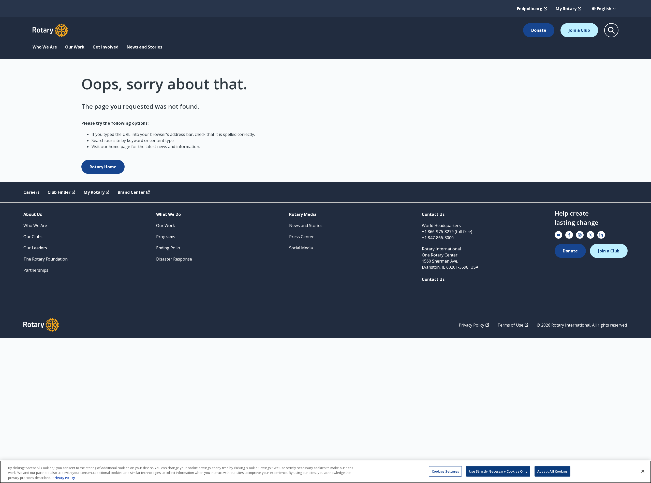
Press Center (301, 236)
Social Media (301, 248)
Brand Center (131, 192)
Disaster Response (174, 259)
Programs (165, 236)
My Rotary (566, 8)
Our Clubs (32, 236)
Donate (538, 30)
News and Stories (144, 47)
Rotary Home (103, 167)
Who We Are (45, 47)
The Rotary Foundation (45, 259)
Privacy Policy (471, 325)
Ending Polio (168, 248)
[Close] (642, 471)
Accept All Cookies (552, 471)
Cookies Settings (445, 471)
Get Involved (106, 47)
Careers (31, 192)
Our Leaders (35, 248)
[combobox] (604, 9)
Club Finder (59, 192)
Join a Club (579, 30)
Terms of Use (510, 325)
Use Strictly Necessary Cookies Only (498, 471)
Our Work (74, 47)
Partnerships (35, 270)
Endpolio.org (529, 8)
